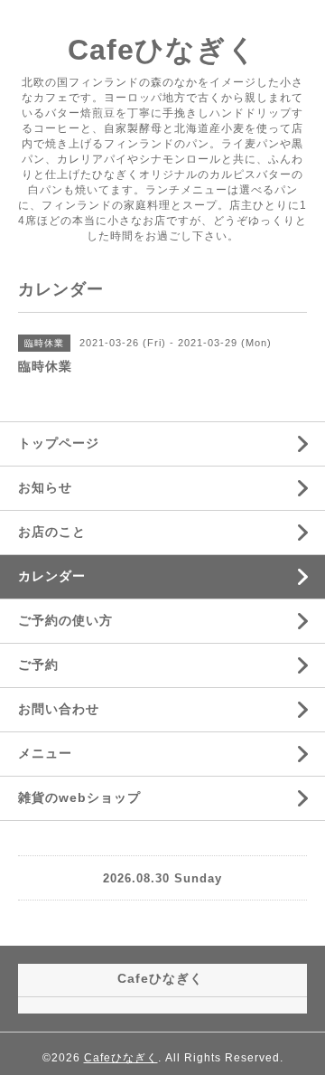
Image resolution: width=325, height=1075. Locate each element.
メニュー (45, 753)
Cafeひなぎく (162, 49)
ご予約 (38, 664)
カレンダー (52, 576)
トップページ (58, 443)
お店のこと (52, 531)
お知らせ (45, 487)
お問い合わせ (58, 709)
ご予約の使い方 (65, 620)
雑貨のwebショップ (79, 797)
